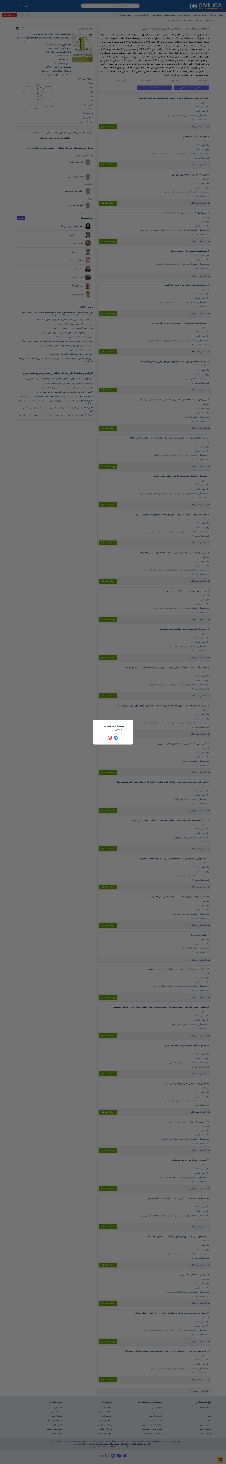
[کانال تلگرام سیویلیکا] (116, 738)
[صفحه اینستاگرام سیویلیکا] (110, 738)
